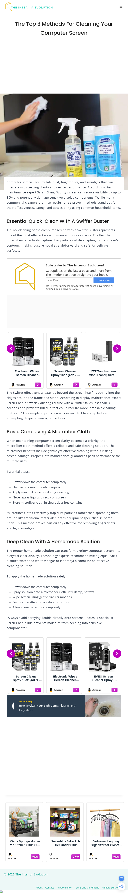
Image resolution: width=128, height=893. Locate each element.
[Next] (117, 348)
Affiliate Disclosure (112, 887)
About (39, 887)
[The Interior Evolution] (29, 7)
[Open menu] (121, 6)
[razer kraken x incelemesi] (64, 891)
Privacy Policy (64, 887)
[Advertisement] (64, 68)
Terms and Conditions (86, 887)
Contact (49, 887)
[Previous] (11, 348)
